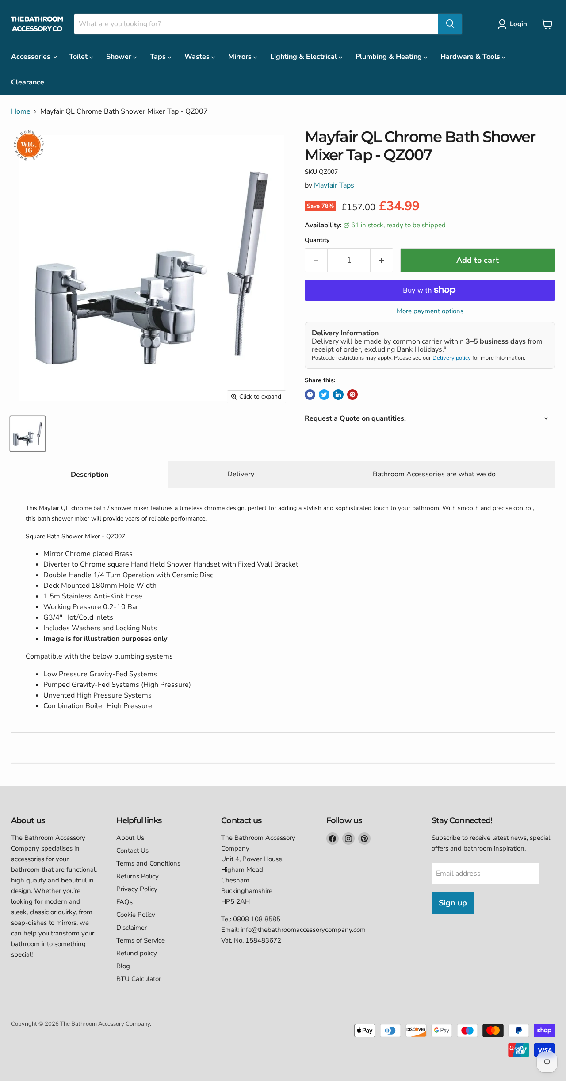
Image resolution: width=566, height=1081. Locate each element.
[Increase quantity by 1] (382, 260)
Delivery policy (451, 358)
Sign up (453, 902)
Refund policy (136, 953)
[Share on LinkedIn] (338, 394)
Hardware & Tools (471, 56)
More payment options (430, 311)
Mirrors (240, 56)
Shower (119, 56)
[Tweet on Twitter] (324, 394)
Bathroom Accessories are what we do (434, 474)
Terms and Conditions (148, 863)
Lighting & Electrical (304, 56)
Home (21, 111)
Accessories (31, 56)
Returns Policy (137, 876)
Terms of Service (140, 940)
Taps (159, 56)
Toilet (79, 56)
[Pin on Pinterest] (352, 394)
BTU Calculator (138, 978)
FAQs (124, 901)
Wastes (197, 56)
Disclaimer (131, 927)
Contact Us (132, 850)
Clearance (27, 82)
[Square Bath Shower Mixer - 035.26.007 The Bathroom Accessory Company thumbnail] (27, 433)
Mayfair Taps (334, 185)
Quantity (317, 240)
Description (89, 474)
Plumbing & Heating (390, 56)
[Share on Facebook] (310, 394)
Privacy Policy (136, 889)
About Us (130, 837)
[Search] (450, 24)
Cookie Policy (135, 914)
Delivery (240, 474)
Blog (123, 966)
